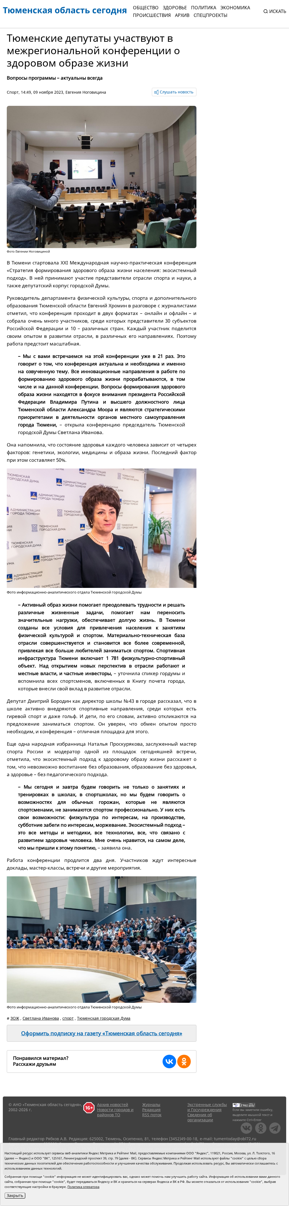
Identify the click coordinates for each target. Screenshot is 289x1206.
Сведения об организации (200, 1117)
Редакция (151, 1109)
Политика (203, 8)
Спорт (13, 92)
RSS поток (151, 1114)
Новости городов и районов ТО (115, 1112)
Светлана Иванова (41, 1018)
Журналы (151, 1104)
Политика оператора (83, 1187)
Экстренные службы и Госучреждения (207, 1107)
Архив (182, 15)
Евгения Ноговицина (85, 92)
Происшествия (152, 15)
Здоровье (175, 8)
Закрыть (15, 1195)
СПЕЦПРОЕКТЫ (210, 15)
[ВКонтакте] (169, 1061)
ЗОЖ (14, 1018)
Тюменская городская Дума (103, 1018)
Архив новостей (112, 1104)
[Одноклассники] (184, 1061)
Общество (146, 8)
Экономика (235, 8)
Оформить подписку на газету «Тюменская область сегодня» (101, 1033)
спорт (68, 1018)
